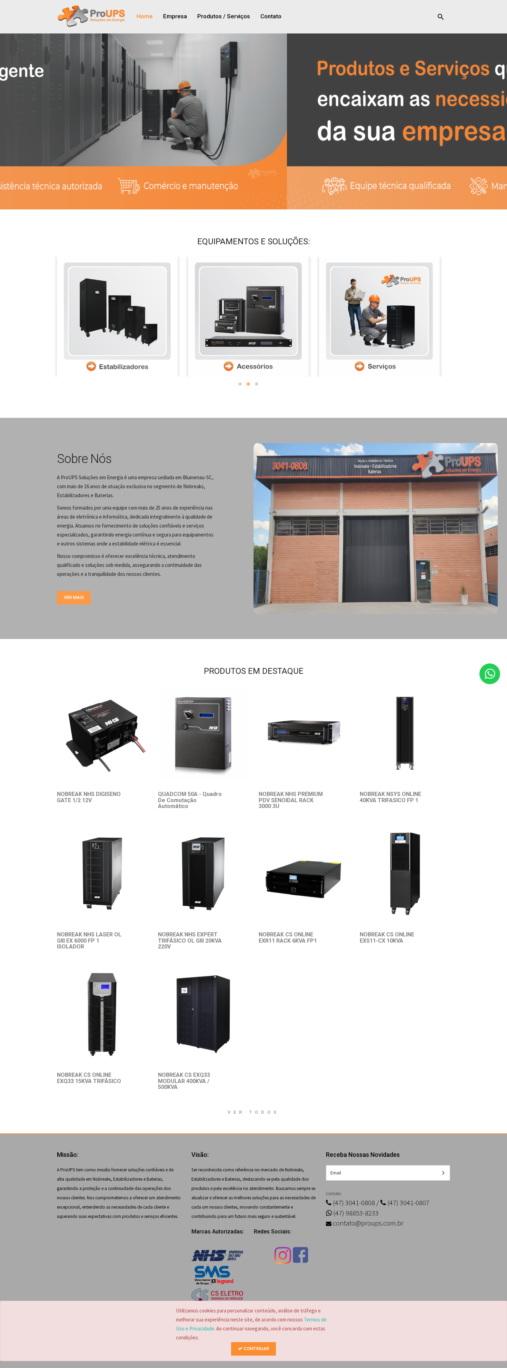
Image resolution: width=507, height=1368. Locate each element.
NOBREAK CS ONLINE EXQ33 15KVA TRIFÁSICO (89, 1078)
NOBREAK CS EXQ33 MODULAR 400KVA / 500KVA (184, 1081)
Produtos (209, 16)
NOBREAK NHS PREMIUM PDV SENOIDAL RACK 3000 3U (291, 800)
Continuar (255, 1348)
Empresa (175, 16)
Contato (270, 16)
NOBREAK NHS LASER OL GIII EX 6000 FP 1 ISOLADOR (89, 940)
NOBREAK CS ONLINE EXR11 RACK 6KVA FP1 (288, 937)
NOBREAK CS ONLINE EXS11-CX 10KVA (387, 937)
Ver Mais (74, 597)
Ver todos (253, 1112)
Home (145, 16)
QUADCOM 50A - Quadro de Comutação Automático (190, 800)
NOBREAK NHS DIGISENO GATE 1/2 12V (89, 797)
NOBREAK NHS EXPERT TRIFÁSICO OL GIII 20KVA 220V (190, 940)
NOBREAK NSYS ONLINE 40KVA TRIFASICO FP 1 (390, 797)
